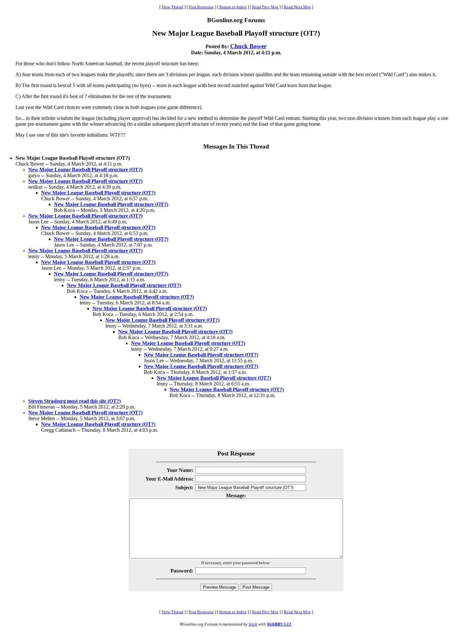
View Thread (172, 7)
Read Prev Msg (265, 7)
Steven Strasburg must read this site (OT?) (74, 401)
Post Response (201, 7)
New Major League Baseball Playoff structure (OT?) (85, 169)
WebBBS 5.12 (279, 624)
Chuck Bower (248, 46)
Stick (253, 624)
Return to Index (233, 7)
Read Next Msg (297, 7)
